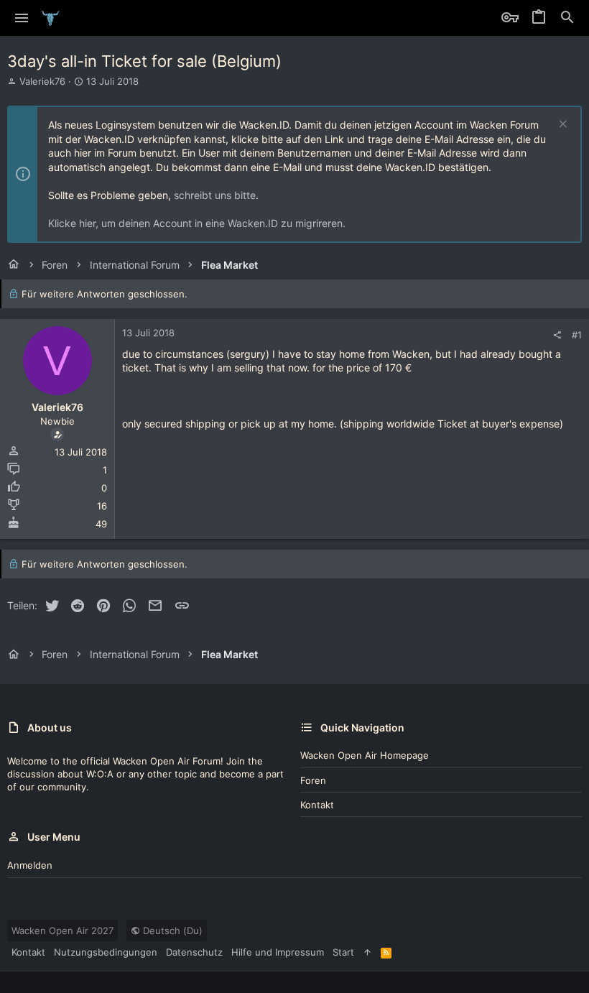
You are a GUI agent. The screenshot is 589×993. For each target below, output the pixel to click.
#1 (577, 335)
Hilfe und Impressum (277, 952)
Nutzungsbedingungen (105, 952)
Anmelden (29, 865)
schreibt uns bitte (215, 195)
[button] (22, 18)
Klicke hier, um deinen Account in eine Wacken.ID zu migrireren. (196, 223)
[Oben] (367, 952)
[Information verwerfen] (561, 125)
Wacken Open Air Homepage (364, 755)
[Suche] (567, 18)
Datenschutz (194, 952)
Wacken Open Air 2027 (62, 930)
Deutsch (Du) (171, 930)
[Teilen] (557, 335)
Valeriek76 (42, 81)
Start (343, 952)
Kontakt (317, 804)
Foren (313, 780)
